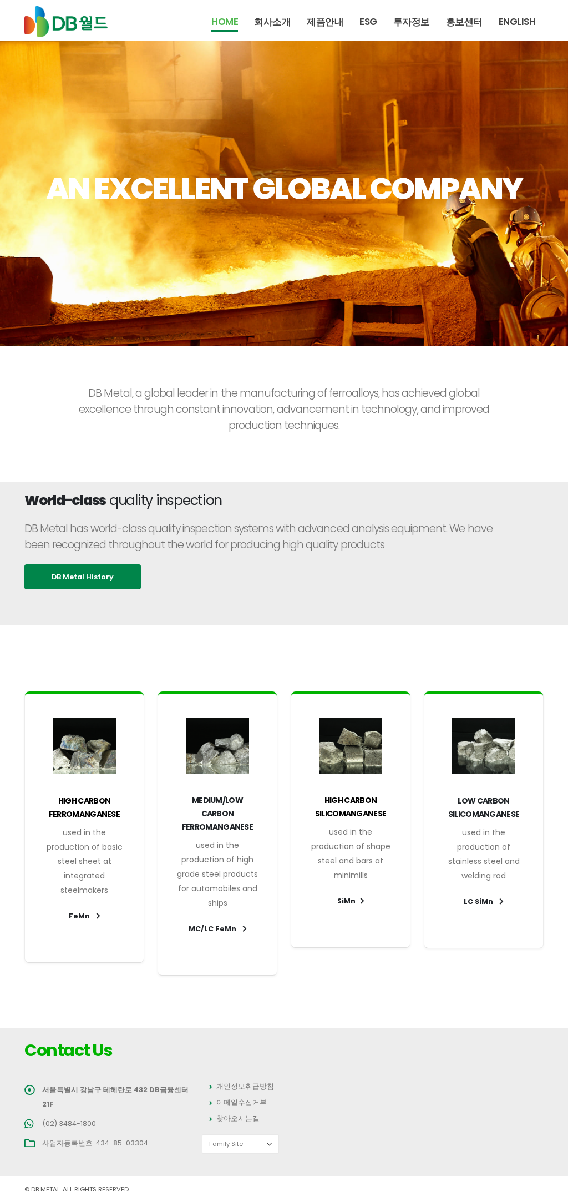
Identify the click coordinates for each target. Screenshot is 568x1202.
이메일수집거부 (241, 1102)
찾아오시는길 (238, 1118)
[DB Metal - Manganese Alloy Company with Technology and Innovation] (66, 21)
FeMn (80, 916)
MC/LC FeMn (213, 928)
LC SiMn (479, 901)
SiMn (346, 901)
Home (224, 21)
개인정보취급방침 (245, 1086)
